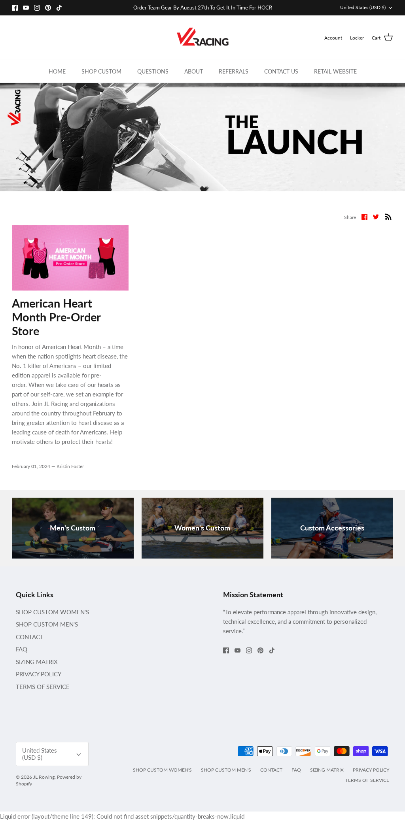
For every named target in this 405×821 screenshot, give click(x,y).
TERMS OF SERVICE (43, 686)
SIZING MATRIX (37, 661)
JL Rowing (44, 777)
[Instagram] (37, 8)
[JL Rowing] (202, 37)
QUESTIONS (152, 71)
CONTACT (30, 636)
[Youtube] (26, 8)
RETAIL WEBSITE (335, 71)
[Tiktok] (59, 8)
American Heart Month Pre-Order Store (56, 317)
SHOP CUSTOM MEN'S (47, 624)
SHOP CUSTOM (101, 71)
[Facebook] (15, 8)
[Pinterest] (48, 8)
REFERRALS (233, 71)
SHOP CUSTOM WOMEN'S (52, 611)
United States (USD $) (363, 7)
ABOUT (193, 71)
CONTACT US (281, 71)
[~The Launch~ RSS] (388, 216)
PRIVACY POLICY (38, 674)
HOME (57, 71)
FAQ (21, 649)
